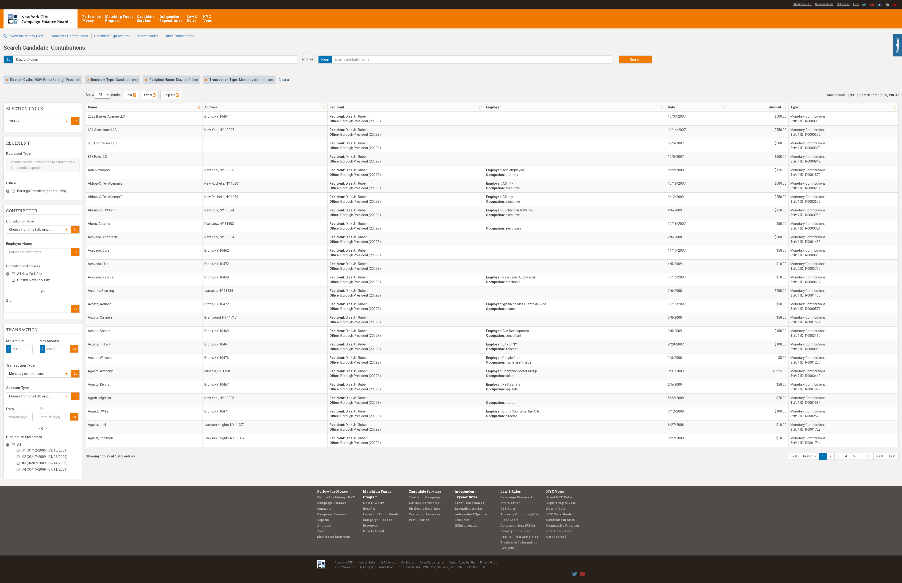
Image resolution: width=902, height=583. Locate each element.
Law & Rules (192, 18)
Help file (169, 95)
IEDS (856, 4)
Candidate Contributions (69, 36)
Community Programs (562, 525)
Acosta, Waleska (100, 358)
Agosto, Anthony (100, 371)
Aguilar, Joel (97, 425)
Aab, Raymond (99, 170)
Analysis (324, 525)
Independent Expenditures (171, 18)
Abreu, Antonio (99, 224)
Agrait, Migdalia (99, 398)
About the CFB (802, 4)
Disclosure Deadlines (424, 508)
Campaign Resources (424, 514)
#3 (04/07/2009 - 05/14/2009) (44, 463)
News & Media (824, 4)
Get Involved (556, 537)
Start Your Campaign (425, 497)
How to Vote (555, 508)
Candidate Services (145, 18)
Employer (493, 107)
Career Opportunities (432, 562)
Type (794, 107)
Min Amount (15, 341)
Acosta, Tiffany (99, 344)
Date (671, 107)
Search (635, 59)
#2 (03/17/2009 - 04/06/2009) (44, 457)
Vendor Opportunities (462, 562)
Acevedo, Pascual (101, 277)
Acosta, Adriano (100, 304)
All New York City (29, 274)
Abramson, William (102, 210)
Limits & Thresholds (424, 503)
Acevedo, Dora (98, 250)
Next (879, 456)
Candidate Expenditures (112, 36)
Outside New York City (33, 280)
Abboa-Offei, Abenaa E (105, 183)
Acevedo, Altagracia (103, 237)
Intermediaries (147, 36)
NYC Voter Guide (559, 514)
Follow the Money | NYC (26, 36)
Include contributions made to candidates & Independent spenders (43, 165)
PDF (130, 95)
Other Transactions (179, 36)
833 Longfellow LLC (102, 143)
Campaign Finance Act (518, 497)
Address (211, 107)
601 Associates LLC (102, 130)
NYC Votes (208, 18)
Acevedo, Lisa (98, 264)
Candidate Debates (560, 520)
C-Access (843, 4)
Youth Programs (558, 531)
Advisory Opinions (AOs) (519, 514)
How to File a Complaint (519, 537)
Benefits (369, 508)
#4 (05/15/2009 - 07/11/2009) (44, 469)
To (41, 409)
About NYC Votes (559, 497)
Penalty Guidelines (515, 531)
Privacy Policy (488, 562)
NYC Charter (510, 503)
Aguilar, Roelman (100, 438)
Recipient (337, 107)
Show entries (103, 95)
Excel (148, 95)
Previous (809, 456)
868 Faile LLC (97, 157)
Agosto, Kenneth (100, 384)
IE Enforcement (466, 525)
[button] (38, 121)
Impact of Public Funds (380, 514)
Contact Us (408, 562)
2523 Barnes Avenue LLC (106, 116)
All (19, 445)
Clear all (284, 80)
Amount (775, 107)
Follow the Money (91, 18)
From (10, 409)
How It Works (373, 503)
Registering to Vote (561, 503)
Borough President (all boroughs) (41, 191)
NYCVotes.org (388, 562)
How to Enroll (373, 531)
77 (869, 456)
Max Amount (49, 341)
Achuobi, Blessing (101, 291)
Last (892, 456)
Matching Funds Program (119, 18)
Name (92, 107)
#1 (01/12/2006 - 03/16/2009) (44, 450)
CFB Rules (508, 508)
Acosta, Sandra (99, 331)
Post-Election (419, 520)
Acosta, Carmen (100, 317)
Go (75, 121)
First (794, 456)
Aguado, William (100, 411)
